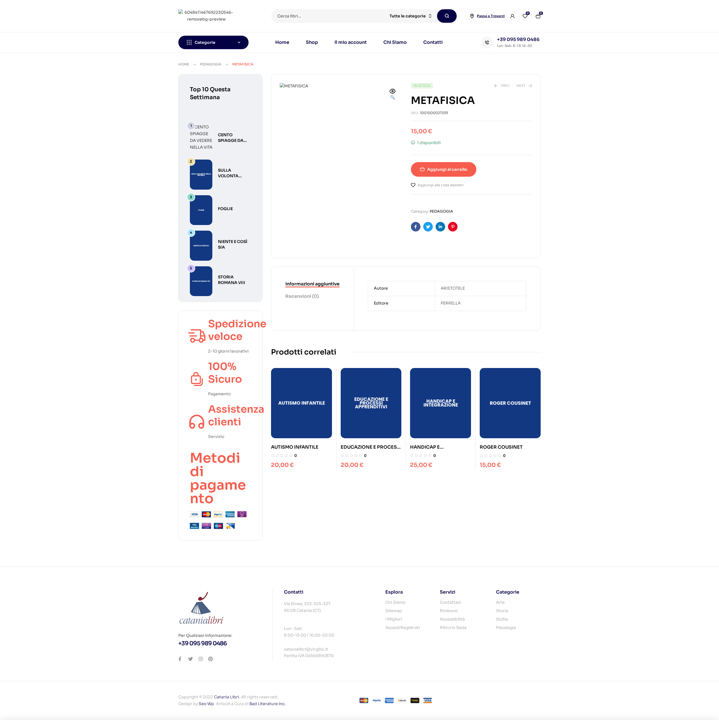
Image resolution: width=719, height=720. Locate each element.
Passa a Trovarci (491, 16)
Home (183, 64)
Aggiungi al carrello (447, 169)
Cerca (447, 16)
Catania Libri (226, 696)
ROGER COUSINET (501, 447)
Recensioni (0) (302, 296)
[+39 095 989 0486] (487, 42)
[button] (392, 94)
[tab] (312, 284)
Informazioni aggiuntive (312, 284)
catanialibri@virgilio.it (306, 649)
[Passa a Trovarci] (472, 16)
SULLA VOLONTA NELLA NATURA (234, 176)
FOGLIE (225, 208)
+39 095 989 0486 (518, 39)
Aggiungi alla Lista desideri (441, 185)
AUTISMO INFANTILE (294, 447)
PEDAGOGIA (210, 64)
